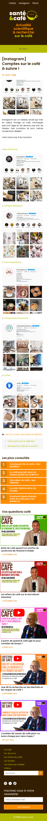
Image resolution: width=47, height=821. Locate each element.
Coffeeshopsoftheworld (15, 318)
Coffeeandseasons (13, 205)
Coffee (6, 375)
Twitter (12, 3)
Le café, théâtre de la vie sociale (23, 489)
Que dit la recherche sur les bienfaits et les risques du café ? (22, 688)
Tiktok (35, 3)
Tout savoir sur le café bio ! (21, 441)
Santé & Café (27, 817)
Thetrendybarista (12, 262)
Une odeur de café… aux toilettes (22, 481)
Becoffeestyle (10, 149)
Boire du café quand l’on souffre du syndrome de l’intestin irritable (20, 549)
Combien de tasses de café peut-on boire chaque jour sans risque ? (20, 735)
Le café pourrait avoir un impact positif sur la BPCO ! (24, 473)
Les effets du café (13, 757)
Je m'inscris (23, 806)
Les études (9, 760)
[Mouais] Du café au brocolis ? (23, 446)
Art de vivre (12, 434)
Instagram (24, 3)
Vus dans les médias (31, 434)
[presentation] (23, 530)
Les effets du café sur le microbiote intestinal (20, 596)
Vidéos (7, 768)
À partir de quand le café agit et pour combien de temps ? (21, 642)
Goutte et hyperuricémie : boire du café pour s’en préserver (23, 499)
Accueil (7, 749)
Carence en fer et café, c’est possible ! (25, 465)
